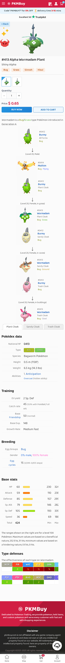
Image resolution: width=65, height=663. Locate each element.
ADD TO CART (48, 110)
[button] (61, 4)
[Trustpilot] (39, 17)
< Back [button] (5, 24)
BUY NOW (16, 110)
